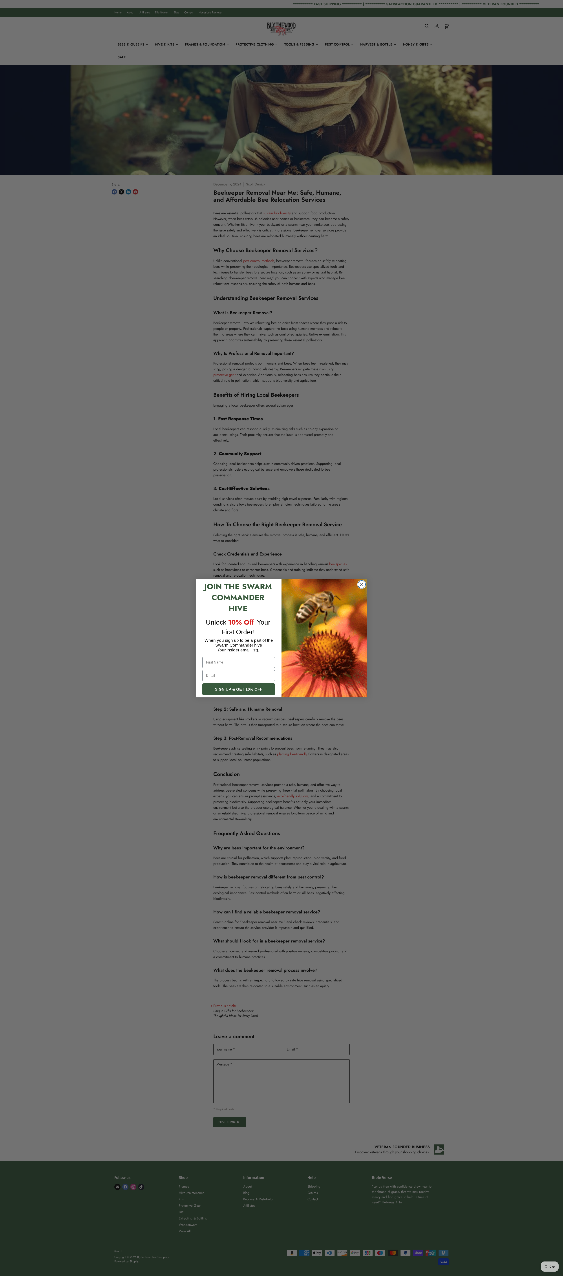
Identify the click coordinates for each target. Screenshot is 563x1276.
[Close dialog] (362, 584)
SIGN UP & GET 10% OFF (238, 689)
